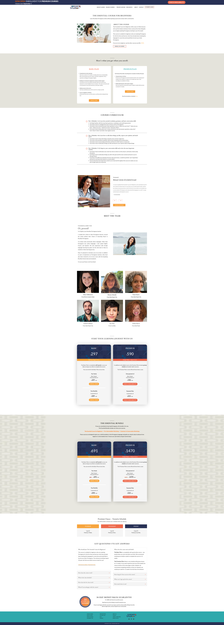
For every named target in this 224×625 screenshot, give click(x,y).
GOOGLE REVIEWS (119, 205)
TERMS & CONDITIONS (117, 616)
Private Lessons (121, 7)
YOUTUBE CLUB (102, 615)
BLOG (101, 616)
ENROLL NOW (94, 100)
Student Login (149, 7)
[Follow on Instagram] (131, 619)
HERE (142, 43)
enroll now (94, 384)
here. (136, 96)
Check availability (176, 2)
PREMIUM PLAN (130, 69)
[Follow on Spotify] (134, 619)
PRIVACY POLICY (116, 618)
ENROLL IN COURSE (119, 46)
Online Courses (110, 7)
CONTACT (114, 615)
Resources (129, 7)
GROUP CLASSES (90, 615)
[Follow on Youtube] (129, 619)
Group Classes (101, 7)
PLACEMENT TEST (90, 618)
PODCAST (101, 618)
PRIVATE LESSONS (90, 616)
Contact (141, 7)
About (136, 7)
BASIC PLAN (94, 69)
